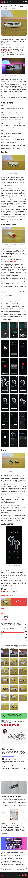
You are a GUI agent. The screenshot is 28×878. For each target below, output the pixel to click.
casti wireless (13, 721)
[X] (7, 725)
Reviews (9, 720)
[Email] (18, 725)
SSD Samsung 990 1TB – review (11, 796)
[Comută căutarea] (23, 2)
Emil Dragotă (5, 8)
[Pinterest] (10, 725)
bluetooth (9, 721)
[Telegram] (13, 725)
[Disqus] (14, 763)
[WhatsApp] (5, 725)
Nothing (18, 721)
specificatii (9, 722)
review (5, 722)
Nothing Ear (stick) (6, 591)
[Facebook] (2, 725)
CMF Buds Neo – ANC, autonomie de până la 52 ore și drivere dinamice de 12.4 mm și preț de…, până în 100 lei (13, 825)
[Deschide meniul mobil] (26, 1)
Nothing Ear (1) (5, 51)
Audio (6, 720)
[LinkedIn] (15, 725)
